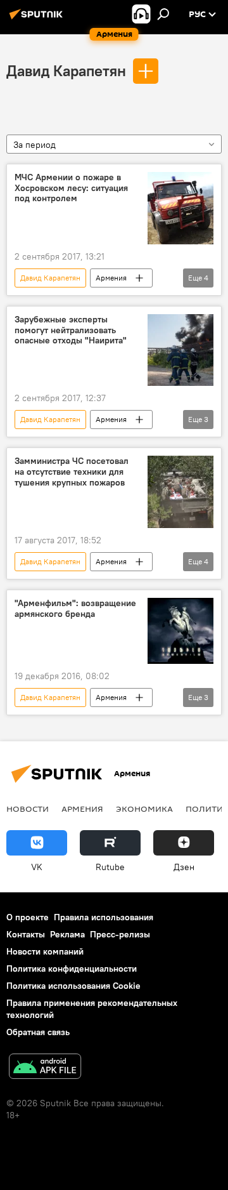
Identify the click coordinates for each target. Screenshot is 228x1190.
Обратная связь (38, 1032)
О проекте (27, 917)
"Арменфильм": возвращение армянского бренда (75, 608)
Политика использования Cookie (73, 985)
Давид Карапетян (66, 70)
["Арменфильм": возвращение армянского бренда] (180, 631)
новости (27, 808)
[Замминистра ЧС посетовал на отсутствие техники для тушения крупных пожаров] (180, 492)
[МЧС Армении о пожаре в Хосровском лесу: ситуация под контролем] (180, 208)
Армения (111, 277)
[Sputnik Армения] (38, 19)
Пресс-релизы (120, 934)
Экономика (144, 808)
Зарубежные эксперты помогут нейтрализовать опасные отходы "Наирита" (71, 330)
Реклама (67, 934)
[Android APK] (45, 1068)
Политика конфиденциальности (71, 968)
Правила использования (103, 917)
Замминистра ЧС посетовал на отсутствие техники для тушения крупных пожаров (72, 472)
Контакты (25, 934)
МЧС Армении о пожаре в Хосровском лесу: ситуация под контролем (71, 188)
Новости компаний (45, 951)
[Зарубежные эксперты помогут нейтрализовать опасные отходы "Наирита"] (180, 350)
